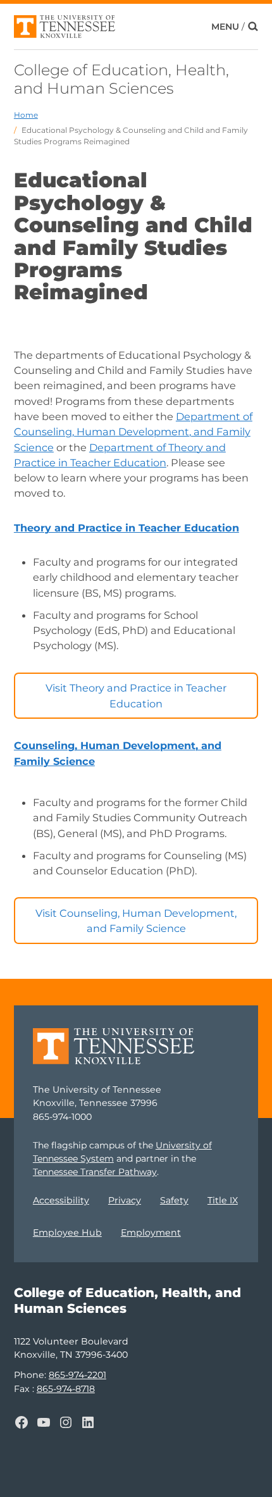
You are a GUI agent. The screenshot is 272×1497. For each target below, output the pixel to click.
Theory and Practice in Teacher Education (126, 527)
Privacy (124, 1200)
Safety (174, 1200)
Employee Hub (67, 1232)
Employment (151, 1232)
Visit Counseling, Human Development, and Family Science (136, 921)
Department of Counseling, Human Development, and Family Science (133, 432)
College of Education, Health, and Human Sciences (121, 79)
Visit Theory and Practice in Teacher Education (136, 695)
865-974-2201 (77, 1375)
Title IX (222, 1200)
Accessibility (61, 1200)
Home (26, 115)
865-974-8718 (66, 1389)
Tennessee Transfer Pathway (95, 1171)
